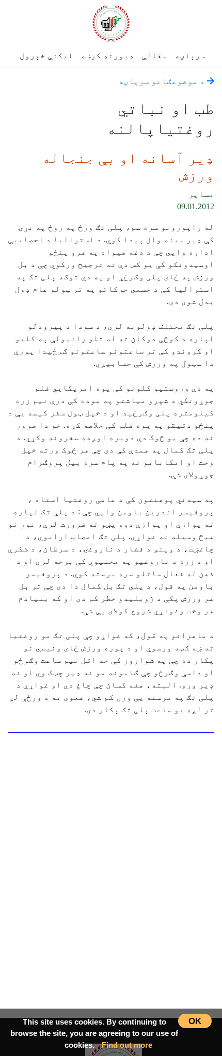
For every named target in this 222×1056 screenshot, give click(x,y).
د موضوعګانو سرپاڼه (162, 81)
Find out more (127, 1045)
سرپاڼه (190, 55)
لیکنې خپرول (46, 55)
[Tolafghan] (111, 22)
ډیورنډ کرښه (107, 55)
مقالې (154, 55)
